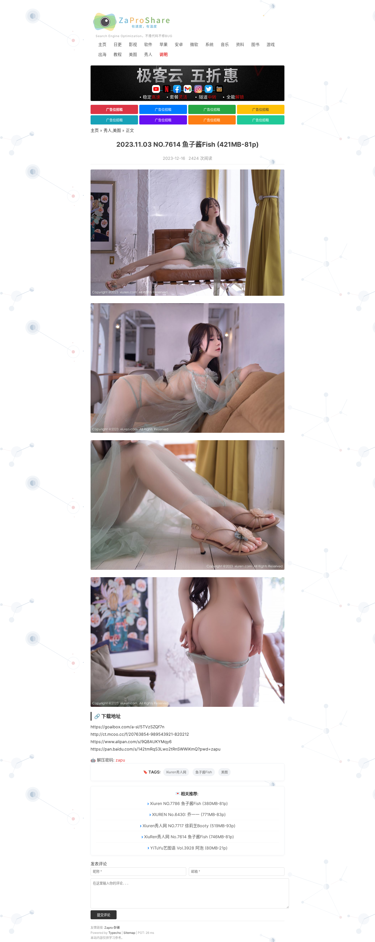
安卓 (179, 44)
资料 (240, 44)
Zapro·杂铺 (112, 927)
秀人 (148, 54)
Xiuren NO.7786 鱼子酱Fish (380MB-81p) (189, 803)
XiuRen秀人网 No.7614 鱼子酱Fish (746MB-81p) (189, 836)
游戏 (271, 44)
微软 (194, 44)
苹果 (163, 44)
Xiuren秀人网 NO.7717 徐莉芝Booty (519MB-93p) (189, 825)
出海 (102, 54)
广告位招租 (114, 109)
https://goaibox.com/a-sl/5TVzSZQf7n (127, 726)
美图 (133, 54)
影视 (133, 44)
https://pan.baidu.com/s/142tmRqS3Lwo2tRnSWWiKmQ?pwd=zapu (155, 749)
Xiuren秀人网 (176, 772)
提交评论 (103, 915)
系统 (209, 44)
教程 (118, 54)
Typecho (114, 933)
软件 (148, 44)
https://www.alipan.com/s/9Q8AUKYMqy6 (131, 741)
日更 (118, 44)
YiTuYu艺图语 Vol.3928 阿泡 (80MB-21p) (189, 847)
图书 (255, 44)
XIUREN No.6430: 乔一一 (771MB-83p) (189, 814)
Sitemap (129, 933)
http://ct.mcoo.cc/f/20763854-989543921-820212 (140, 734)
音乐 (225, 44)
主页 (102, 44)
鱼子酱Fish (203, 772)
